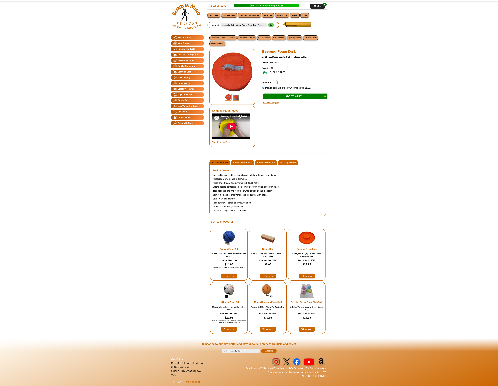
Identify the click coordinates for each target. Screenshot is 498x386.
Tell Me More (229, 276)
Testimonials (229, 15)
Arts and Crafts (310, 38)
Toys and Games (186, 95)
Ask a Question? (288, 162)
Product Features (220, 162)
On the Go (183, 100)
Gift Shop (182, 112)
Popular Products (186, 49)
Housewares (184, 83)
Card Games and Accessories (223, 38)
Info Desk (214, 15)
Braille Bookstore (186, 66)
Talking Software (186, 123)
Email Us (268, 15)
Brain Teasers (279, 38)
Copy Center (184, 117)
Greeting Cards (185, 72)
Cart (321, 5)
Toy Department (217, 44)
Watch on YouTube (221, 142)
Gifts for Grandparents (189, 55)
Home (294, 15)
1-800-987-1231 (218, 6)
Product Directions (266, 162)
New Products (185, 37)
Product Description (242, 162)
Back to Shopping (271, 103)
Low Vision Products (188, 106)
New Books (183, 43)
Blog (305, 15)
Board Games (264, 38)
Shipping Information (249, 15)
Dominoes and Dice (247, 38)
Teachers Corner (186, 60)
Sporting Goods (294, 38)
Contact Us (282, 15)
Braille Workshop (186, 89)
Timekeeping (184, 77)
